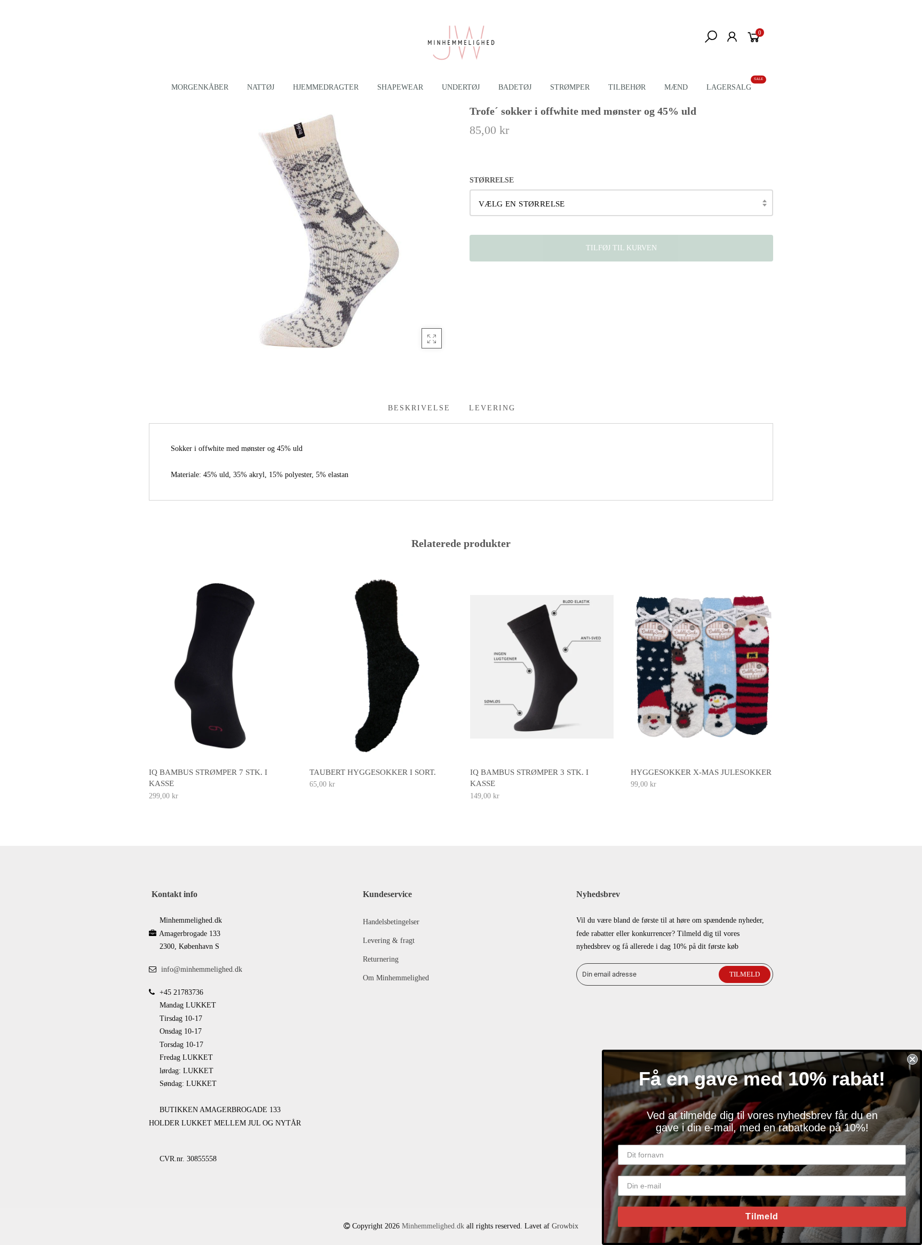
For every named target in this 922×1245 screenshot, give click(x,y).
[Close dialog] (912, 1059)
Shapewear (400, 87)
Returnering (381, 959)
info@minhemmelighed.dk (201, 969)
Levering (492, 408)
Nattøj (260, 87)
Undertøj (461, 87)
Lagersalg (728, 87)
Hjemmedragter (326, 87)
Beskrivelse (419, 408)
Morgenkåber (199, 87)
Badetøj (514, 87)
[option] (220, 689)
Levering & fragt (389, 941)
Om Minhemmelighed (396, 978)
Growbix (565, 1226)
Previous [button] (148, 686)
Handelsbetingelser (391, 922)
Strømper (570, 87)
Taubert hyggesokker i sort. (372, 772)
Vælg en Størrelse (522, 204)
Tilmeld (761, 1216)
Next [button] (773, 686)
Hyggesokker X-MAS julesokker (701, 772)
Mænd (676, 87)
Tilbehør (627, 87)
